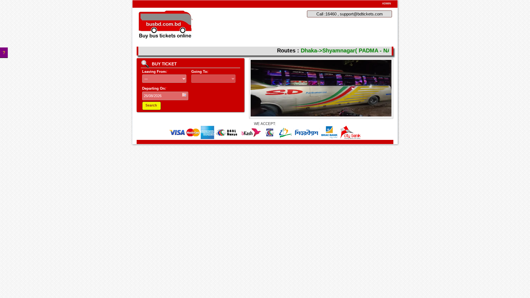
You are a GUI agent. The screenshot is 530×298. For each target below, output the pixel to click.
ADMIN (386, 3)
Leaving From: (155, 72)
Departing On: (154, 88)
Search (151, 105)
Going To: (200, 72)
